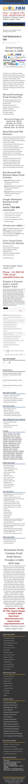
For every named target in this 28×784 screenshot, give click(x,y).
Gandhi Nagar (17, 437)
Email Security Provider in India (12, 497)
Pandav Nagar (15, 451)
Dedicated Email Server (10, 539)
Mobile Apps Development (11, 724)
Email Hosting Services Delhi (10, 326)
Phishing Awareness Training (11, 412)
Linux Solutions (8, 717)
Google (8, 297)
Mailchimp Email (8, 683)
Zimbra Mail (7, 510)
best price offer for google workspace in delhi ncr (14, 290)
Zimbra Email (7, 487)
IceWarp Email (11, 441)
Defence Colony (6, 435)
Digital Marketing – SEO (10, 707)
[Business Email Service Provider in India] (14, 9)
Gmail (10, 439)
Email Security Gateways (10, 397)
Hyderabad (5, 441)
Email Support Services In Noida (12, 505)
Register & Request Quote (13, 17)
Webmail (12, 457)
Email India (7, 517)
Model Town (5, 449)
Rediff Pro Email (6, 455)
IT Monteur (17, 782)
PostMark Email (8, 686)
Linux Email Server (9, 543)
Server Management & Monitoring (13, 736)
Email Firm (6, 778)
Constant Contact (8, 688)
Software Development (10, 719)
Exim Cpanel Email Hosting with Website (13, 241)
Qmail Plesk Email (19, 453)
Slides (8, 457)
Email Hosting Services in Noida (12, 507)
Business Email (8, 514)
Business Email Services (11, 705)
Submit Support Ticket (11, 19)
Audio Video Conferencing (11, 425)
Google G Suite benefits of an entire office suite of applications (13, 298)
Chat (14, 433)
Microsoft (14, 305)
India (19, 302)
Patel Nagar (21, 451)
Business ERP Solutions (11, 721)
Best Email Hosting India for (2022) (13, 528)
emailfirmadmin (10, 42)
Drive (18, 435)
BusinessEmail (8, 512)
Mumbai (10, 449)
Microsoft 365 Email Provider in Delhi (13, 354)
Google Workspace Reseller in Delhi (14, 302)
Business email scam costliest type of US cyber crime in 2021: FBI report (13, 519)
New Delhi (15, 449)
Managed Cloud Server (10, 714)
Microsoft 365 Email (7, 447)
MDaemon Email (12, 445)
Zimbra (5, 508)
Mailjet (5, 695)
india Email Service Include (13, 303)
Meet (18, 445)
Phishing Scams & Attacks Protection (13, 398)
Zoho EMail (7, 474)
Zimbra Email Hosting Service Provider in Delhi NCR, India (12, 374)
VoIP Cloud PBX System (10, 422)
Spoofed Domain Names (10, 402)
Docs (15, 435)
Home (6, 30)
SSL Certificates (8, 709)
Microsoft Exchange (15, 447)
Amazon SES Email (9, 676)
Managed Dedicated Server (11, 712)
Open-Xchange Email (7, 451)
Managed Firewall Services (11, 731)
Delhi (11, 435)
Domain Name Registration (11, 728)
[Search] (24, 1)
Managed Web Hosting (10, 702)
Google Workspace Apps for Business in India (15, 351)
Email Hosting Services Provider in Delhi (12, 328)
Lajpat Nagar (5, 445)
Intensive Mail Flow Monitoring (12, 413)
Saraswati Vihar (19, 455)
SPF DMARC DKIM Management (12, 415)
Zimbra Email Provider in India (12, 385)
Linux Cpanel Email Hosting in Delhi (11, 344)
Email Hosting (13, 30)
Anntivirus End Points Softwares (13, 733)
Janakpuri (5, 443)
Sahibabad (12, 455)
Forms (13, 437)
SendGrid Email (8, 678)
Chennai (18, 433)
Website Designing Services (11, 726)
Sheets (4, 457)
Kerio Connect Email (12, 443)
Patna (4, 453)
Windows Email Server (10, 541)
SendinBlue (7, 690)
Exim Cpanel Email (6, 437)
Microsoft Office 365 (9, 522)
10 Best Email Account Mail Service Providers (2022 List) (13, 531)
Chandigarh (10, 433)
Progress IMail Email (10, 453)
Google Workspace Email (17, 439)
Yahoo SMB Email (18, 457)
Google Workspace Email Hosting (12, 301)
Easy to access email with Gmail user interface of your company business (13, 292)
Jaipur (20, 441)
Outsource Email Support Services (13, 533)
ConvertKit (6, 693)
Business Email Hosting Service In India (14, 523)
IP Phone (6, 423)
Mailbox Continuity (9, 410)
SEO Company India (17, 781)
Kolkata (18, 443)
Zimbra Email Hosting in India (12, 380)
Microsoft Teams (8, 427)
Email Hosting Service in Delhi (14, 49)
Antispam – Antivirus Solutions (12, 395)
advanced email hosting (9, 289)
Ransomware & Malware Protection (13, 400)
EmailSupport (7, 515)
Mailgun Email (7, 681)
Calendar (5, 433)
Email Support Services (10, 408)
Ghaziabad (5, 439)
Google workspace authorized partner (13, 300)
